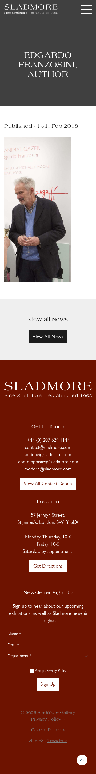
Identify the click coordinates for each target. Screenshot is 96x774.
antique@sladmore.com (48, 455)
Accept (50, 671)
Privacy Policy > (48, 719)
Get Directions (48, 566)
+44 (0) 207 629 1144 (48, 440)
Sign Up (48, 685)
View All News (48, 337)
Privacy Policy (56, 671)
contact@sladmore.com (48, 448)
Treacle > (57, 741)
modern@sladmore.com (48, 469)
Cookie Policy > (48, 730)
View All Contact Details (48, 484)
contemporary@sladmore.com (48, 462)
